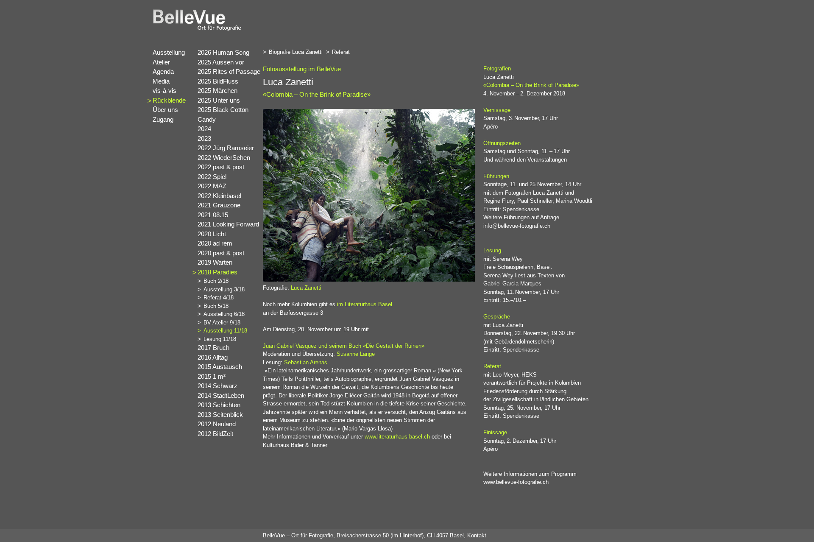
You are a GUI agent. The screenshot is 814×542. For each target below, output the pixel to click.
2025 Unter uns (219, 100)
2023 (204, 138)
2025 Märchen (217, 90)
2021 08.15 (213, 214)
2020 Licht (212, 233)
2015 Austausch (220, 366)
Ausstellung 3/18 (224, 289)
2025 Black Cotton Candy (223, 114)
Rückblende (169, 100)
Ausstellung (169, 52)
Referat (344, 52)
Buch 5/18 (216, 306)
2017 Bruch (213, 347)
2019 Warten (215, 262)
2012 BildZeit (215, 433)
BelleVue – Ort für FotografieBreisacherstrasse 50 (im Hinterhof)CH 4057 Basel (363, 535)
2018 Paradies (217, 272)
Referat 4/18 (219, 297)
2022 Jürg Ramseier (226, 147)
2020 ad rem (215, 243)
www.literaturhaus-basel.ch (397, 436)
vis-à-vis (164, 90)
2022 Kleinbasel (219, 195)
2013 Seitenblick (220, 414)
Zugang (163, 119)
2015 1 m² (212, 376)
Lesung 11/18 (220, 339)
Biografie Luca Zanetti (299, 52)
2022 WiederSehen (224, 157)
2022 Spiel (212, 176)
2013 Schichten (219, 404)
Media (161, 81)
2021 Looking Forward (228, 224)
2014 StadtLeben (221, 395)
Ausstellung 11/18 (225, 330)
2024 (204, 128)
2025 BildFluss (218, 81)
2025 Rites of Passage (229, 71)
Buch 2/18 (216, 281)
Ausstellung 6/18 (224, 314)
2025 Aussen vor (221, 62)
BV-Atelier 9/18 (222, 322)
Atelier (161, 62)
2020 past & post (221, 253)
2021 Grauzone (219, 205)
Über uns (165, 109)
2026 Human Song (223, 52)
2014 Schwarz (217, 385)
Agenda (163, 71)
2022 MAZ (212, 186)
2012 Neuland (217, 423)
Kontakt (476, 535)
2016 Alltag (213, 357)
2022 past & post (221, 166)
